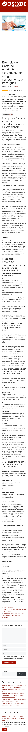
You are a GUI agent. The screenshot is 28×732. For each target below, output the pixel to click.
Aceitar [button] (4, 729)
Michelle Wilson (6, 716)
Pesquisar (4, 671)
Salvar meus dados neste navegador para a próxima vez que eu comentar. (14, 657)
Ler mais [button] (7, 726)
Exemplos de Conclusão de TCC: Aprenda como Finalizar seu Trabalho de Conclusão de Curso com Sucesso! (13, 695)
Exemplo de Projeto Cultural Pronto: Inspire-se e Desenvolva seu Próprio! (13, 718)
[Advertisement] (14, 47)
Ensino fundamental (9, 607)
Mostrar (10, 114)
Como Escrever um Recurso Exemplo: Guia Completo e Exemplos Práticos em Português (13, 615)
